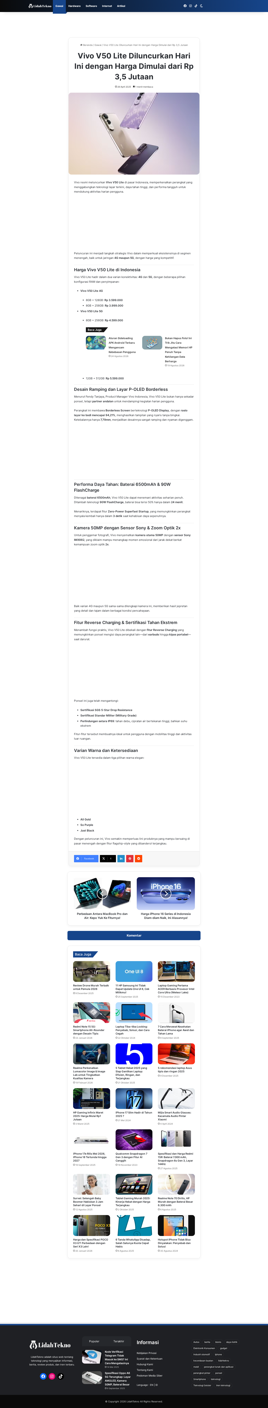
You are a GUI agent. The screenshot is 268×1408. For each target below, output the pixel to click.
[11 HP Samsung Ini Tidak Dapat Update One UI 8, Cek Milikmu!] (134, 971)
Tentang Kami (145, 1369)
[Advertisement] (134, 24)
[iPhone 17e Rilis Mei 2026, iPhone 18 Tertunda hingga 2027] (91, 1139)
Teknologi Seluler (202, 1385)
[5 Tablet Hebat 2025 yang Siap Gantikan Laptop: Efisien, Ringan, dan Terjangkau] (134, 1053)
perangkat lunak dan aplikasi (218, 1366)
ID (157, 1384)
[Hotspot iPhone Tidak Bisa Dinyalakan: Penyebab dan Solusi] (176, 1225)
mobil (196, 1366)
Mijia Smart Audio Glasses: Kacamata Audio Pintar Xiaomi (174, 1116)
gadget (223, 1348)
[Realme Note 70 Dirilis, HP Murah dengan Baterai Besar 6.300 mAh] (176, 1184)
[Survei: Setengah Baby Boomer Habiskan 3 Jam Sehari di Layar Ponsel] (91, 1184)
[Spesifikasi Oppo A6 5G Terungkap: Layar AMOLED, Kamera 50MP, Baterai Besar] (92, 1377)
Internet (107, 5)
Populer (94, 1341)
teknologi (215, 1379)
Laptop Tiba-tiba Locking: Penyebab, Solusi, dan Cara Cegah (132, 1030)
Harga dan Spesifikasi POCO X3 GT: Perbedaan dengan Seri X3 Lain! (90, 1243)
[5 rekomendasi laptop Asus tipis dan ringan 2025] (176, 1053)
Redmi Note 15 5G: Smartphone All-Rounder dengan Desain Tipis (88, 1030)
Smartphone (199, 1379)
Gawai (59, 5)
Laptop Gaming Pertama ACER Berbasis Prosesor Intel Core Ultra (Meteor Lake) (176, 989)
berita (207, 1342)
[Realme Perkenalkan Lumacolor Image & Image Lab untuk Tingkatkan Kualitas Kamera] (91, 1053)
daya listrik (231, 1342)
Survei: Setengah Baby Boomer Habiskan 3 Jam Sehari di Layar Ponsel (88, 1202)
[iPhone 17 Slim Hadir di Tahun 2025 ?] (134, 1098)
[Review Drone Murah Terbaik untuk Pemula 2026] (91, 971)
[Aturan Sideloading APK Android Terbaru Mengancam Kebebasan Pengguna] (96, 342)
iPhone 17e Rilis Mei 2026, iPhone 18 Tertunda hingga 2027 (89, 1157)
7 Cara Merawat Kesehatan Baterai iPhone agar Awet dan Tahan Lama (176, 1030)
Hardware (74, 5)
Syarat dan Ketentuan (149, 1358)
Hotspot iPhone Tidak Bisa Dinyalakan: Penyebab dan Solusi (174, 1243)
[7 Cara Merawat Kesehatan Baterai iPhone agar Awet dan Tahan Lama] (176, 1012)
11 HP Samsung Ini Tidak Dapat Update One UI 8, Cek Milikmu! (132, 989)
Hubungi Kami (145, 1364)
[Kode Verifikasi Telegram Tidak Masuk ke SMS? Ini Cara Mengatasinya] (92, 1357)
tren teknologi (223, 1385)
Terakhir (118, 1341)
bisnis (218, 1342)
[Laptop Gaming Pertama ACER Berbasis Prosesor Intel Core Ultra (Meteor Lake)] (176, 971)
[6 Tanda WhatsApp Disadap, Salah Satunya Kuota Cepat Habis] (134, 1225)
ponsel (218, 1373)
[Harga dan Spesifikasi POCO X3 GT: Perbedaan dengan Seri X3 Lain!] (91, 1225)
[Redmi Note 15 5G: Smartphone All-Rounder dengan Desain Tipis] (91, 1012)
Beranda (87, 45)
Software (91, 5)
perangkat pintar (201, 1373)
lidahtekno (223, 1360)
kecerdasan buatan (203, 1360)
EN (151, 1384)
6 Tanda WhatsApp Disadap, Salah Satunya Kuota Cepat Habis (133, 1243)
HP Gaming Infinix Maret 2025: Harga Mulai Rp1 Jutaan (88, 1116)
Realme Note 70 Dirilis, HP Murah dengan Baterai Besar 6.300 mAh (175, 1202)
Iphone (218, 1354)
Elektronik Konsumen (204, 1348)
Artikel (121, 5)
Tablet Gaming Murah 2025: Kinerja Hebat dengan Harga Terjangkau (133, 1202)
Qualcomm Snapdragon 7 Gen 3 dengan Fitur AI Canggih (131, 1157)
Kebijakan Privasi (146, 1353)
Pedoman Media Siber (149, 1375)
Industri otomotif (201, 1354)
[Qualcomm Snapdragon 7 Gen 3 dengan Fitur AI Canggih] (134, 1139)
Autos (196, 1342)
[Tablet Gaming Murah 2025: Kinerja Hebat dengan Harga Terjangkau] (134, 1184)
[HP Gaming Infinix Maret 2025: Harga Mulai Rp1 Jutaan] (91, 1098)
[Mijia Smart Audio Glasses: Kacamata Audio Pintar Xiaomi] (176, 1098)
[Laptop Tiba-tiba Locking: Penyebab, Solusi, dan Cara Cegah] (134, 1012)
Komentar (134, 935)
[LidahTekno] (40, 6)
